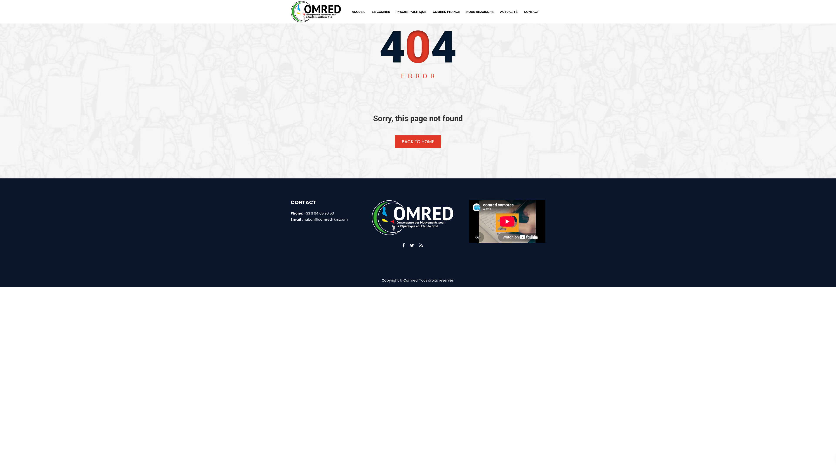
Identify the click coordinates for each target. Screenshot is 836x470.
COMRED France (446, 11)
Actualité (508, 11)
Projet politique (411, 11)
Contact (531, 11)
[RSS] (421, 245)
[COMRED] (316, 12)
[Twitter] (412, 245)
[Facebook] (403, 245)
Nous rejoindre (480, 11)
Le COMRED (381, 11)
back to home (418, 142)
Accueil (358, 11)
